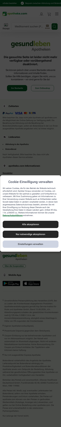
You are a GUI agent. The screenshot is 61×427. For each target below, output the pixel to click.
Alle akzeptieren (30, 224)
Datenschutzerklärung (13, 215)
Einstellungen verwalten (30, 244)
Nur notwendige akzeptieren (30, 234)
